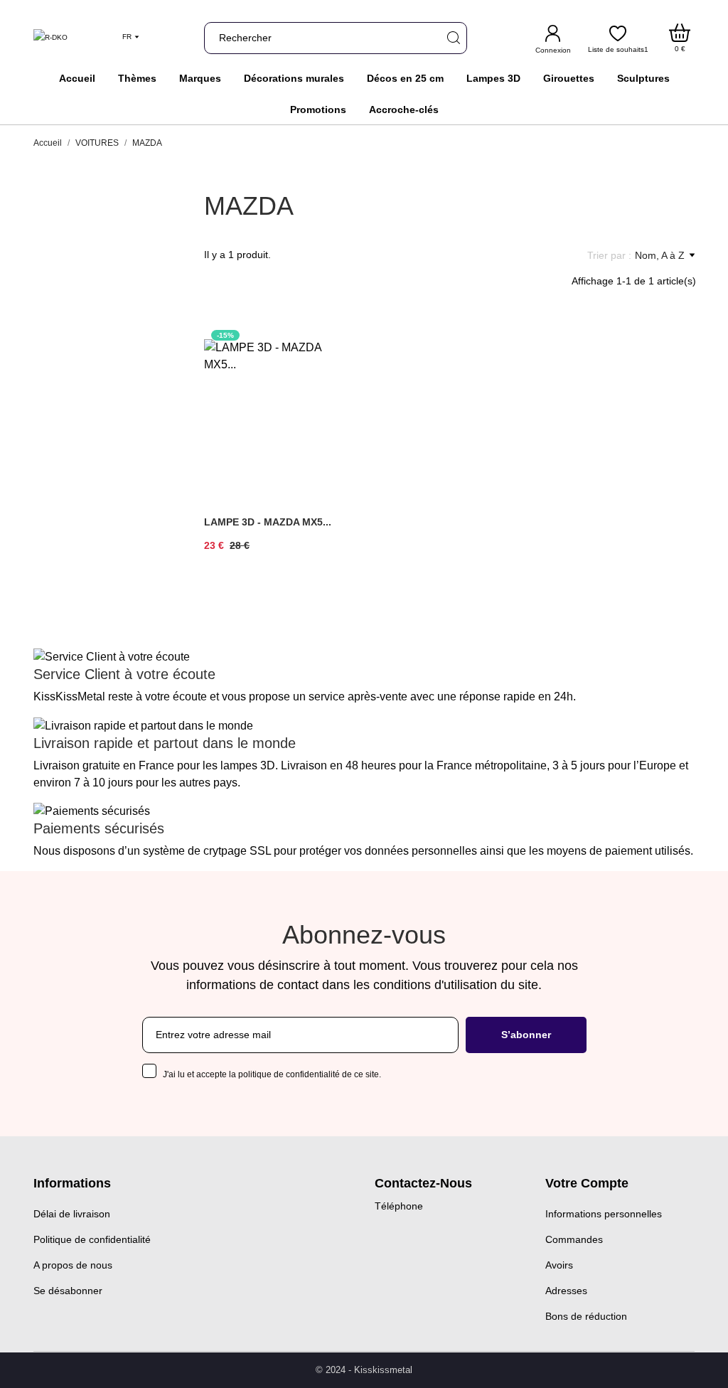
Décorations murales (294, 78)
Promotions (318, 109)
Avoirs (559, 1265)
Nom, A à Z (660, 255)
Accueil (77, 78)
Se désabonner (67, 1290)
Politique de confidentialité (92, 1239)
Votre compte (586, 1183)
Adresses (566, 1290)
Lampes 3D (493, 78)
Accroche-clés (404, 109)
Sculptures (643, 78)
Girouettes (568, 78)
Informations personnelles (603, 1213)
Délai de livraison (71, 1213)
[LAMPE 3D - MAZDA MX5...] (333, 372)
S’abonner (526, 1034)
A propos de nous (72, 1265)
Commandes (574, 1239)
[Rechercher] (453, 38)
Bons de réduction (586, 1316)
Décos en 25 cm (405, 78)
